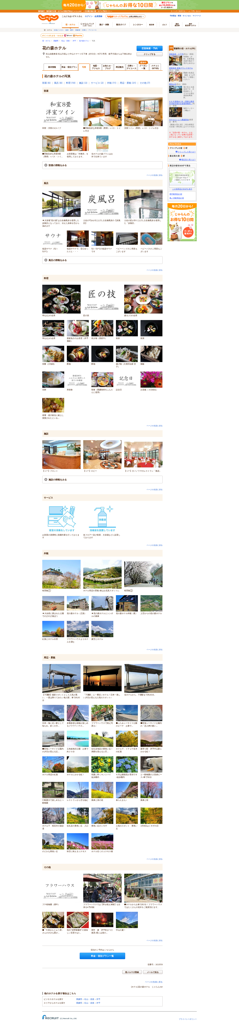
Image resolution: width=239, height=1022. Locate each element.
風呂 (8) (58, 82)
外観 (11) (111, 82)
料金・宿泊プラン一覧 (102, 955)
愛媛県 (55, 41)
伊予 (74, 41)
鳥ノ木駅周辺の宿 (177, 198)
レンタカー (138, 24)
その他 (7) (145, 82)
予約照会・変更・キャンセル (180, 16)
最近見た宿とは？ (188, 160)
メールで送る (153, 972)
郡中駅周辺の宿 (176, 194)
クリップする (149, 54)
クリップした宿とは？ (187, 152)
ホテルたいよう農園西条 (179, 120)
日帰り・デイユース (89, 30)
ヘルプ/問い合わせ (194, 11)
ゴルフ (164, 25)
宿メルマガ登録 (132, 972)
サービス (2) (97, 82)
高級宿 (77, 30)
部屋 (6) (46, 82)
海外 (177, 24)
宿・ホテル (46, 41)
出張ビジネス (59, 30)
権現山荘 (172, 84)
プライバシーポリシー (188, 1019)
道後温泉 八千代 (176, 54)
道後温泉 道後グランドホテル (181, 68)
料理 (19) (70, 82)
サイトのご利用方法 (178, 11)
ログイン (89, 16)
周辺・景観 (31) (128, 82)
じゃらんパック (87, 24)
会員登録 (98, 16)
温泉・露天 (69, 30)
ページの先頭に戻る (154, 175)
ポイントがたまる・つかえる (53, 35)
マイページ (197, 16)
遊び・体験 (104, 24)
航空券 (151, 25)
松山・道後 (65, 41)
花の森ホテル (84, 41)
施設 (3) (83, 82)
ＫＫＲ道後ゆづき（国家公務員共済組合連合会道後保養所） (181, 102)
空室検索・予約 (150, 48)
